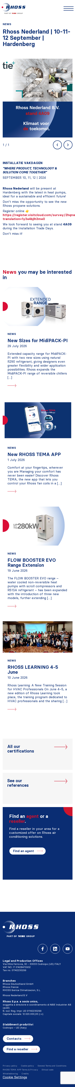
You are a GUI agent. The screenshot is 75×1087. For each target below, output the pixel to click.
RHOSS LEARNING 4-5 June (33, 669)
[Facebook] (43, 949)
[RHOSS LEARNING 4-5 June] (37, 637)
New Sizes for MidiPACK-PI (38, 340)
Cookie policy (27, 1065)
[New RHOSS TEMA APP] (37, 420)
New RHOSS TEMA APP (34, 454)
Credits (25, 1073)
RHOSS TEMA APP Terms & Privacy (20, 1069)
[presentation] (57, 144)
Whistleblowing (10, 1073)
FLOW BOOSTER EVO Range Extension (32, 562)
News (7, 24)
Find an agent (23, 851)
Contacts (14, 1039)
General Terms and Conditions (52, 1065)
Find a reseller (17, 1049)
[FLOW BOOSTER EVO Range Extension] (37, 526)
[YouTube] (67, 949)
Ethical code (47, 1069)
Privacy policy (10, 1065)
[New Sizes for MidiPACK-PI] (37, 306)
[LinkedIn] (55, 949)
